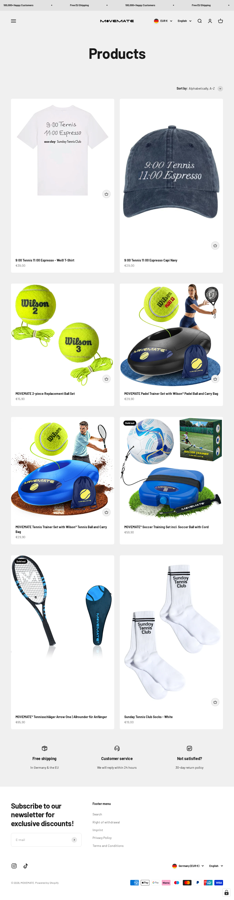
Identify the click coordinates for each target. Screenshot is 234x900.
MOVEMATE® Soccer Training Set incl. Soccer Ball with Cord (166, 527)
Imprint (98, 830)
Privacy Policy (102, 838)
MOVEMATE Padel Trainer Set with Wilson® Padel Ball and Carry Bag (171, 394)
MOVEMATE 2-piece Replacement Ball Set (45, 394)
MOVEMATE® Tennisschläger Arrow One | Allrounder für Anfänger (61, 717)
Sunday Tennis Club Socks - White (148, 717)
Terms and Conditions (108, 846)
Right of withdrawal (106, 822)
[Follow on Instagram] (14, 866)
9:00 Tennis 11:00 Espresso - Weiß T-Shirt (45, 260)
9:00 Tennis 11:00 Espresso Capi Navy (150, 260)
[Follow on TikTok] (26, 866)
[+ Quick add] (106, 194)
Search (97, 814)
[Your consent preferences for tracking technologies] (226, 892)
